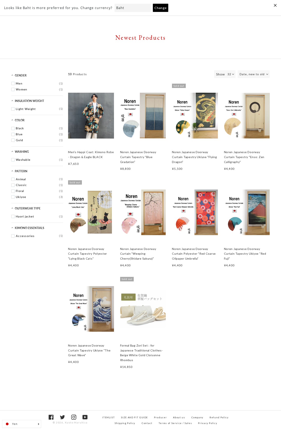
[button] (254, 74)
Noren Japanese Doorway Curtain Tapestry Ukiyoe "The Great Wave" (89, 350)
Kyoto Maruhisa (76, 422)
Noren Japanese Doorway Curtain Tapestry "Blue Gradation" (138, 157)
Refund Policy (219, 417)
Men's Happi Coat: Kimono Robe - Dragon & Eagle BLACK (91, 154)
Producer (160, 417)
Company (197, 417)
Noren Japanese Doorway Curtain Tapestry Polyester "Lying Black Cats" (87, 253)
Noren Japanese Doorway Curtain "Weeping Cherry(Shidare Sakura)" (138, 253)
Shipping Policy (125, 423)
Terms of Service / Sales (175, 423)
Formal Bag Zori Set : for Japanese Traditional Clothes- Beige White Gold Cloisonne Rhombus (141, 353)
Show (220, 74)
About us (179, 417)
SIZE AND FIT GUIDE (134, 417)
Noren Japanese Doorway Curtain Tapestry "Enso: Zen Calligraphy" (244, 157)
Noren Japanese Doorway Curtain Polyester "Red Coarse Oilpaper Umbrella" (194, 253)
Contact (147, 423)
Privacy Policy (207, 423)
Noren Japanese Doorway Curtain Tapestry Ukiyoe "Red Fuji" (245, 253)
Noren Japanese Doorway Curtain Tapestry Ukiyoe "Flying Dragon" (194, 157)
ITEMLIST (108, 417)
